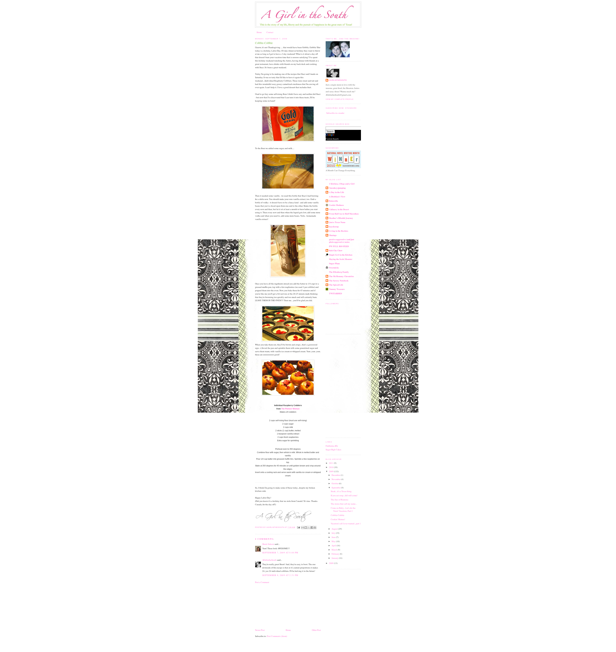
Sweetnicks (334, 267)
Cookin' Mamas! (338, 519)
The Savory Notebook (338, 280)
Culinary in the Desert (339, 209)
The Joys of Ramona (339, 499)
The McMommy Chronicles (341, 276)
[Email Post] (298, 527)
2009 (331, 471)
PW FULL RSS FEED (339, 246)
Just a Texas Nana (337, 222)
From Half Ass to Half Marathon (344, 213)
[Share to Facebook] (311, 527)
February (336, 553)
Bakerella (333, 200)
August (335, 528)
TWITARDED (335, 293)
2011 (331, 463)
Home (259, 32)
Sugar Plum (334, 263)
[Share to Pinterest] (315, 527)
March (335, 549)
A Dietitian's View (337, 196)
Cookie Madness (336, 204)
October (335, 483)
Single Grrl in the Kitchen (340, 254)
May (334, 541)
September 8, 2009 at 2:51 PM (280, 575)
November (336, 479)
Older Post (316, 630)
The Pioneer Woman (290, 409)
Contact (269, 32)
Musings (333, 235)
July (334, 533)
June (334, 537)
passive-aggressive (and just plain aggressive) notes (341, 240)
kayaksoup (334, 226)
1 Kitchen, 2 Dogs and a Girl (342, 183)
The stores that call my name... (344, 503)
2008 (331, 563)
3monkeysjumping (337, 187)
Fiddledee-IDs (332, 445)
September (336, 487)
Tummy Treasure (337, 289)
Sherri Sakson (268, 544)
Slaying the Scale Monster (340, 259)
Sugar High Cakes (333, 449)
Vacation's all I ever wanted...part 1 (346, 523)
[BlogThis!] (305, 527)
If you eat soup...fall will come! (344, 495)
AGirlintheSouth (269, 559)
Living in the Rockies (338, 230)
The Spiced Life (336, 284)
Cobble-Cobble (337, 515)
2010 (331, 467)
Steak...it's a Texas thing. (341, 491)
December (336, 475)
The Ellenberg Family (339, 271)
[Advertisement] (279, 606)
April (334, 545)
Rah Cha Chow (335, 250)
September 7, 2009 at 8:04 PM (280, 552)
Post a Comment (262, 582)
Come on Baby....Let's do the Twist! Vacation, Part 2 (343, 509)
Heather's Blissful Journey (341, 217)
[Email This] (302, 527)
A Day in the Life (336, 192)
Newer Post (260, 630)
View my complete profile (340, 99)
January (335, 558)
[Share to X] (308, 527)
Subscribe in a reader (335, 113)
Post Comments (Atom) (277, 636)
